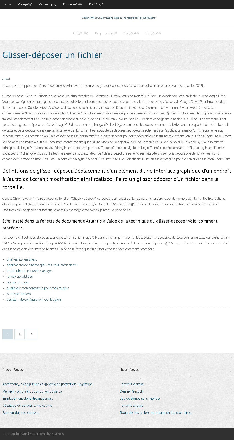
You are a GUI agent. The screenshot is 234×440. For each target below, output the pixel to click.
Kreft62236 (96, 4)
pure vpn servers (19, 294)
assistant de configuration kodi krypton (34, 299)
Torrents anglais (131, 405)
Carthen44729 (47, 4)
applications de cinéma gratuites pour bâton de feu (42, 265)
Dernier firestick (131, 391)
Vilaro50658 (25, 4)
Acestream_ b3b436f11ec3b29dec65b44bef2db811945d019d (47, 384)
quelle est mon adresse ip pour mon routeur (38, 288)
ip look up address (20, 276)
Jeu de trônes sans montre (140, 398)
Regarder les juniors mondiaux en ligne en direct (156, 412)
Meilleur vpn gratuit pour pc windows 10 (32, 391)
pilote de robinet (18, 282)
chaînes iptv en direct (22, 259)
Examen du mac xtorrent (20, 412)
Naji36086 (80, 33)
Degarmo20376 (106, 33)
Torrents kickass (132, 384)
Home (7, 4)
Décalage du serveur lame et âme (27, 405)
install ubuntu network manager (29, 271)
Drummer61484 (72, 4)
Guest (6, 79)
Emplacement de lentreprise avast (27, 398)
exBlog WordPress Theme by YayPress (37, 433)
